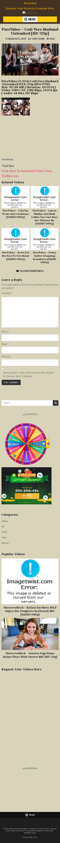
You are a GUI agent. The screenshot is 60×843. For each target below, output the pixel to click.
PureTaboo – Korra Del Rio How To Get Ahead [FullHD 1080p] (15, 255)
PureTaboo (37, 271)
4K (3, 527)
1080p (5, 521)
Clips (41, 38)
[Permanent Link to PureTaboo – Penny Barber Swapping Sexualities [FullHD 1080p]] (44, 239)
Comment (7, 293)
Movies (5, 543)
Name (5, 332)
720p (33, 38)
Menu (32, 19)
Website (6, 356)
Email (5, 344)
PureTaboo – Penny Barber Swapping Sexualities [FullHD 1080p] (44, 257)
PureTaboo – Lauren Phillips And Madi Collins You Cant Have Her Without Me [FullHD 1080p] (44, 217)
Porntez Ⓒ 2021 (30, 837)
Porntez (30, 3)
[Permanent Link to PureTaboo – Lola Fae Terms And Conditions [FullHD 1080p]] (16, 197)
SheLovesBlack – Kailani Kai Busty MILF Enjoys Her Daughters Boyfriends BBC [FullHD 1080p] (30, 611)
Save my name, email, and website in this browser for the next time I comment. (28, 374)
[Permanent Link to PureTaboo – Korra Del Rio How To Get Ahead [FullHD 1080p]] (16, 239)
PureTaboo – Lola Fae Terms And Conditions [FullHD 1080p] (15, 214)
